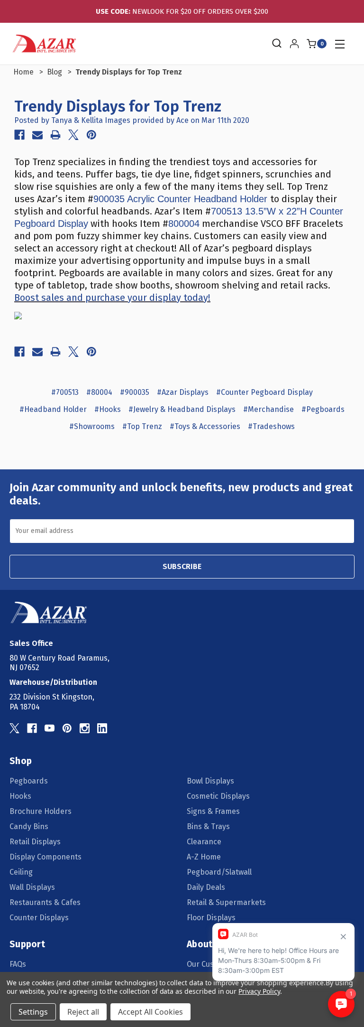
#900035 (134, 392)
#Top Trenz (142, 426)
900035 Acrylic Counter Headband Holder (181, 199)
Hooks (20, 796)
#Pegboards (323, 409)
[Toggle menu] (340, 44)
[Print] (55, 135)
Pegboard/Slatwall (219, 872)
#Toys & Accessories (205, 426)
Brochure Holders (40, 811)
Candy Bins (28, 826)
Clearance (204, 841)
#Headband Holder (53, 409)
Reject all (83, 1012)
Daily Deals (206, 887)
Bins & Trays (208, 826)
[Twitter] (73, 135)
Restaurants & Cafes (45, 902)
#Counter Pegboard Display (264, 392)
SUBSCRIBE (182, 566)
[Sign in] (294, 43)
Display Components (45, 856)
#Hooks (107, 409)
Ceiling (21, 872)
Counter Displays (39, 917)
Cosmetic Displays (218, 796)
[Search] (276, 43)
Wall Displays (32, 887)
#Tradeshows (271, 426)
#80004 (99, 392)
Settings (33, 1012)
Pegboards (28, 780)
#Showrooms (92, 426)
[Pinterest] (91, 135)
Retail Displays (35, 841)
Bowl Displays (210, 780)
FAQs (17, 964)
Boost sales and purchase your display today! (112, 297)
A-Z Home (204, 856)
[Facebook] (19, 135)
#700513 (65, 392)
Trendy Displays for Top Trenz (117, 106)
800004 (184, 223)
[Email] (37, 135)
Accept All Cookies (150, 1012)
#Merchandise (268, 409)
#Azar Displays (183, 392)
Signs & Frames (213, 811)
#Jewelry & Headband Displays (182, 409)
